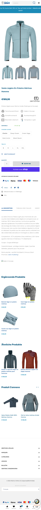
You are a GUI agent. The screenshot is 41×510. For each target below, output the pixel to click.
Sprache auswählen (20, 485)
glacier (4, 133)
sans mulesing (13, 254)
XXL (23, 148)
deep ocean (14, 133)
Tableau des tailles (23, 208)
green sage (26, 133)
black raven (17, 138)
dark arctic (6, 138)
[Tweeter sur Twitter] (15, 188)
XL (17, 148)
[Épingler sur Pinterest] (18, 188)
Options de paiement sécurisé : (10, 176)
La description (6, 208)
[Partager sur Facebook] (11, 188)
